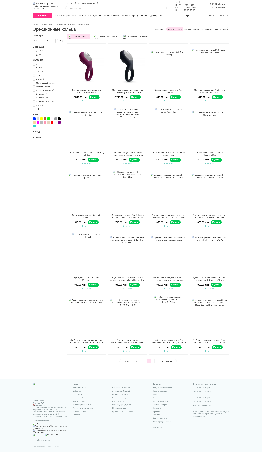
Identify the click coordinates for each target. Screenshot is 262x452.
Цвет (35, 114)
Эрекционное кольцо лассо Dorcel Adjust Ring (168, 153)
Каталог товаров (62, 15)
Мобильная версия (42, 440)
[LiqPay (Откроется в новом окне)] (36, 424)
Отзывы (144, 15)
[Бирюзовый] (34, 126)
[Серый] (41, 122)
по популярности (175, 29)
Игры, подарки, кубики (121, 405)
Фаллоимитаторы (80, 388)
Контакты (126, 15)
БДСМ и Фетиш (118, 401)
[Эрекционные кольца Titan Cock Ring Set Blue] (86, 128)
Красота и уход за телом (122, 412)
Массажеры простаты (82, 405)
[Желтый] (41, 118)
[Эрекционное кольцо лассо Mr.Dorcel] (86, 253)
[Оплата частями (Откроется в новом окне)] (52, 435)
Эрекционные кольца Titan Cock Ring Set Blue (86, 153)
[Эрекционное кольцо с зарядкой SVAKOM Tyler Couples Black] (127, 66)
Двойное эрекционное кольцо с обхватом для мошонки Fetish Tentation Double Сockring (127, 155)
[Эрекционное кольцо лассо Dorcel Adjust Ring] (168, 128)
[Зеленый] (48, 118)
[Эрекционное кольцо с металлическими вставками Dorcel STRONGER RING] (127, 316)
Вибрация (38, 47)
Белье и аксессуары (120, 398)
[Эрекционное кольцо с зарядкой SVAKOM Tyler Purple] (86, 66)
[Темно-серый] (55, 118)
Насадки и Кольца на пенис (84, 398)
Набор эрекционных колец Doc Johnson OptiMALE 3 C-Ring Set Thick (168, 341)
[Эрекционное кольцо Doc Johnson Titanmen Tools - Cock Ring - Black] (127, 191)
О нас (80, 15)
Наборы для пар (119, 408)
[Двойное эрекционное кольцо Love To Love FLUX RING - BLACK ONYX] (86, 316)
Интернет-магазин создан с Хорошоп (46, 446)
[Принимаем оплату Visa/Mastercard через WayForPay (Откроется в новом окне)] (51, 431)
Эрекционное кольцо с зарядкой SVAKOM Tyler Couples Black (127, 91)
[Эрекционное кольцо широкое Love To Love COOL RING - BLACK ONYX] (168, 191)
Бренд (36, 131)
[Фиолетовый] (38, 122)
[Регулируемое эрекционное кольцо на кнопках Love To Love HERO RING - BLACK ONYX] (127, 253)
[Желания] (201, 15)
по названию (207, 29)
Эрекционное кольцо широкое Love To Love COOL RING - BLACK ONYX (168, 216)
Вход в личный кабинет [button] (162, 388)
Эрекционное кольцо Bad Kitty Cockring (168, 91)
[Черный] (59, 118)
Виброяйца (77, 394)
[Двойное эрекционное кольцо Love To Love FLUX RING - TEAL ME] (209, 253)
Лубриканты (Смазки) (121, 391)
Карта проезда (199, 417)
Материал (38, 60)
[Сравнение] (195, 15)
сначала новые (221, 29)
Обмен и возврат (112, 15)
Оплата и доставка (93, 15)
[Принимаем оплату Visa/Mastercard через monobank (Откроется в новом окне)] (51, 427)
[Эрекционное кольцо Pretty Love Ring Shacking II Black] (209, 66)
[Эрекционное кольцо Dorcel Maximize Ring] (209, 128)
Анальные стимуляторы (83, 408)
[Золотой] (48, 122)
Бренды (135, 15)
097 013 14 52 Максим (216, 8)
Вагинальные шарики (121, 388)
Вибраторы (77, 391)
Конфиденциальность (162, 422)
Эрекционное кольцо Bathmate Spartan (86, 216)
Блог (74, 15)
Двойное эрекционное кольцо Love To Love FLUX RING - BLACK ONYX (86, 341)
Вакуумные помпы (80, 412)
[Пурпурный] (59, 122)
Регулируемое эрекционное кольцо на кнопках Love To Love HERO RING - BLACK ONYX (127, 280)
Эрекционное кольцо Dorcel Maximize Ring (209, 153)
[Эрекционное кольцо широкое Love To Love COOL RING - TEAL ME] (209, 191)
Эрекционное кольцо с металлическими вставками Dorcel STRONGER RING (127, 342)
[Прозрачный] (55, 122)
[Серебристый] (38, 118)
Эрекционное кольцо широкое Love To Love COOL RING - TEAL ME (209, 216)
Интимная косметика (120, 394)
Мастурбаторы (79, 401)
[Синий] (34, 118)
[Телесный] (34, 122)
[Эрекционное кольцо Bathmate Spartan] (86, 191)
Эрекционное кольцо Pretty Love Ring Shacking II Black (209, 91)
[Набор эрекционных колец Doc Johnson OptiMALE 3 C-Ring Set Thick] (168, 316)
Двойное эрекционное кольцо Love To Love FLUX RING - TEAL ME (209, 278)
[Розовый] (45, 122)
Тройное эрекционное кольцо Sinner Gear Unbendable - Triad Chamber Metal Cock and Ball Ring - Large (209, 342)
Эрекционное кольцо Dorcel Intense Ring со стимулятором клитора (168, 278)
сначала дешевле (191, 29)
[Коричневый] (45, 118)
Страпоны (77, 415)
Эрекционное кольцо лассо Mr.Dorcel (86, 278)
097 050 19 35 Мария (215, 4)
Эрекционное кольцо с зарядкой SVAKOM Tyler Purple (86, 91)
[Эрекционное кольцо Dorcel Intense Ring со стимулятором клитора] (168, 253)
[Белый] (52, 118)
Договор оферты (157, 15)
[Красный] (52, 122)
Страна (37, 137)
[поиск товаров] (164, 8)
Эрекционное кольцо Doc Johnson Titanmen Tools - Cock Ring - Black (127, 216)
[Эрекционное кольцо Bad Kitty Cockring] (168, 66)
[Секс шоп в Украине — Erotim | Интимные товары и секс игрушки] (42, 389)
